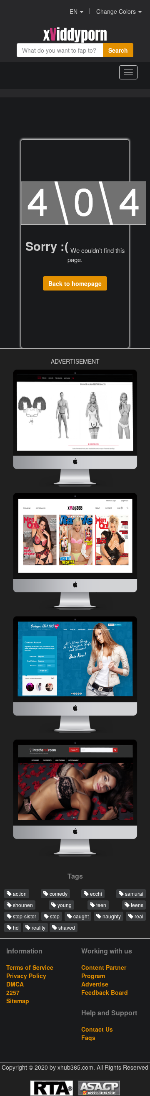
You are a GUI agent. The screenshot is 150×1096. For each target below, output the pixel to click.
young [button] (64, 904)
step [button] (54, 916)
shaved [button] (66, 927)
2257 (13, 992)
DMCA (15, 984)
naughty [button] (111, 916)
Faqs (88, 1037)
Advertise (94, 984)
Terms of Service (29, 967)
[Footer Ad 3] (75, 677)
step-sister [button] (24, 916)
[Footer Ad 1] (75, 800)
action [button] (19, 893)
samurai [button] (133, 893)
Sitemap (17, 1001)
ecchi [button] (95, 893)
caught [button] (80, 916)
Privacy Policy (26, 975)
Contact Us (97, 1029)
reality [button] (37, 927)
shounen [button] (22, 904)
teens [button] (136, 904)
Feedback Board (104, 992)
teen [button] (100, 904)
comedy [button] (58, 893)
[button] (76, 11)
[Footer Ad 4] (75, 553)
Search (118, 50)
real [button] (138, 916)
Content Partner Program (103, 971)
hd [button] (15, 927)
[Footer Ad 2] (75, 430)
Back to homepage (75, 283)
